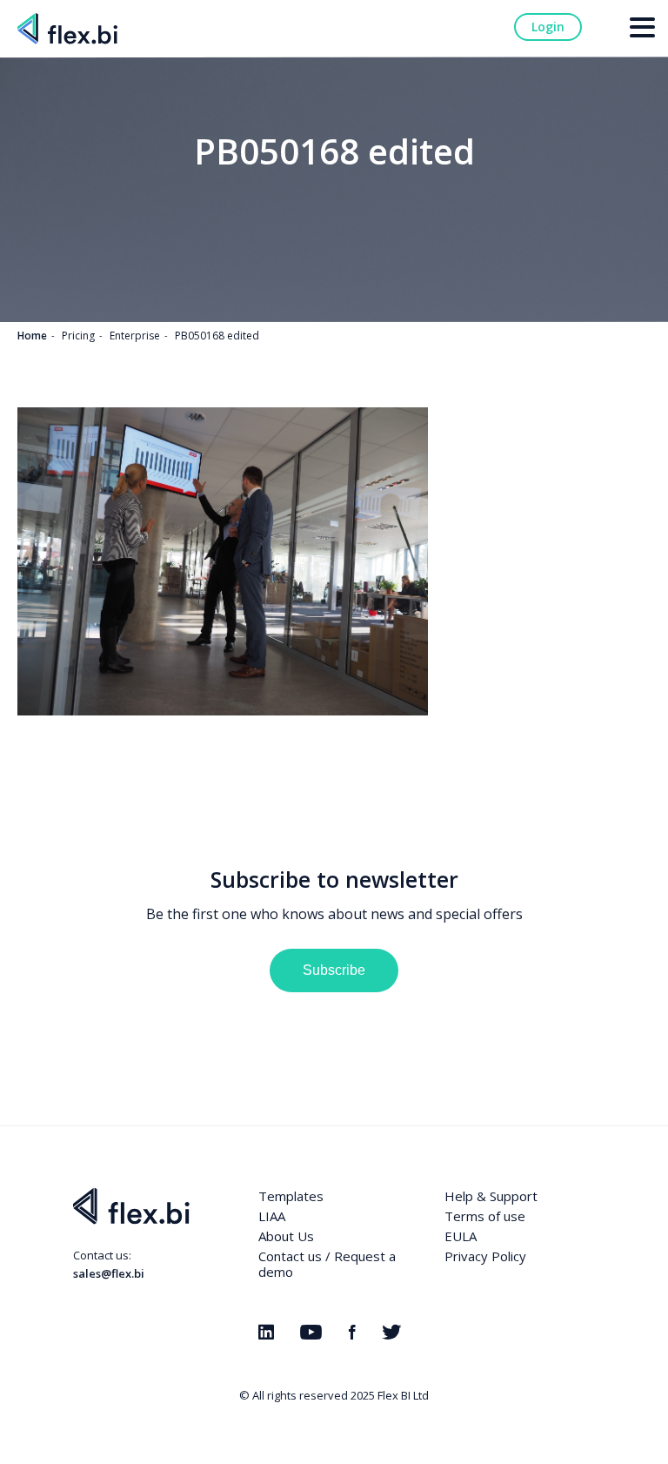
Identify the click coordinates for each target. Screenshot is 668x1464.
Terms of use (484, 1216)
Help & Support (491, 1196)
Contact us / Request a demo (327, 1263)
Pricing (78, 335)
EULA (460, 1236)
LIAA (271, 1216)
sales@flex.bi (108, 1273)
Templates (291, 1196)
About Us (286, 1236)
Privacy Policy (485, 1256)
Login (547, 26)
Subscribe (334, 970)
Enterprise (135, 335)
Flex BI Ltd (403, 1395)
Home (32, 335)
